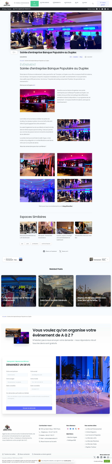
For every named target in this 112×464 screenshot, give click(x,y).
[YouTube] (102, 9)
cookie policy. (67, 460)
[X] (99, 9)
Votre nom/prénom (12, 371)
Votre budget (10, 379)
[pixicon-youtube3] (78, 429)
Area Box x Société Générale (53, 300)
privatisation (35, 243)
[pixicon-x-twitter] (76, 429)
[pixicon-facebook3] (70, 429)
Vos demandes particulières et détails (17, 393)
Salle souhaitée (10, 386)
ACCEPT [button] (107, 461)
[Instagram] (108, 9)
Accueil (22, 60)
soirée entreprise (46, 243)
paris (27, 243)
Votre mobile (34, 379)
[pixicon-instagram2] (67, 429)
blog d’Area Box (67, 206)
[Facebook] (96, 9)
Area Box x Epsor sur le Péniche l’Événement (17, 299)
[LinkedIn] (105, 9)
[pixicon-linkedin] (73, 429)
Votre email (33, 371)
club (22, 243)
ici (33, 85)
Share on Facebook (51, 251)
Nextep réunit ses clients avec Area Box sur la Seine (92, 299)
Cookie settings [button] (98, 461)
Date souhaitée (35, 386)
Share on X (65, 251)
